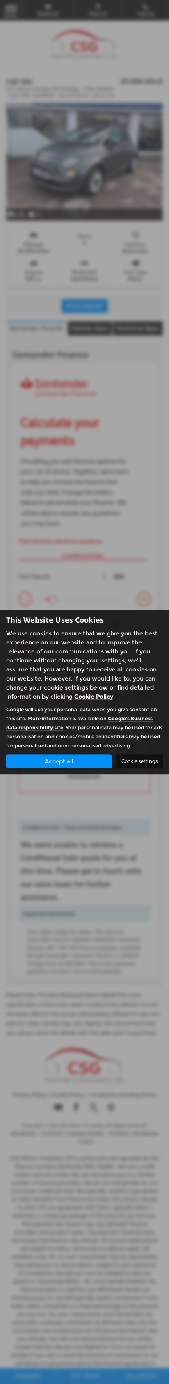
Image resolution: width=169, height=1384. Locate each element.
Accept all (59, 761)
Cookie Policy (93, 696)
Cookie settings (139, 761)
